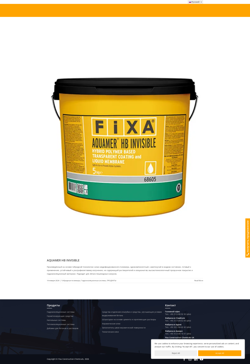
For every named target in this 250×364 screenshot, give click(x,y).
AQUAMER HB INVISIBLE (63, 260)
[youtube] (201, 359)
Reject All (176, 353)
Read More (198, 280)
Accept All (219, 353)
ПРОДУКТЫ (111, 280)
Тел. (167, 320)
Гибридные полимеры (70, 280)
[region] (198, 349)
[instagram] (190, 359)
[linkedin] (195, 359)
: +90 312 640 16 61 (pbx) (180, 333)
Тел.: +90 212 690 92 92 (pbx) (178, 314)
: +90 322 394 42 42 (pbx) (180, 327)
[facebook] (184, 359)
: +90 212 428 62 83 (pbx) (180, 320)
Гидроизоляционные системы (93, 280)
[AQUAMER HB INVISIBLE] (125, 145)
